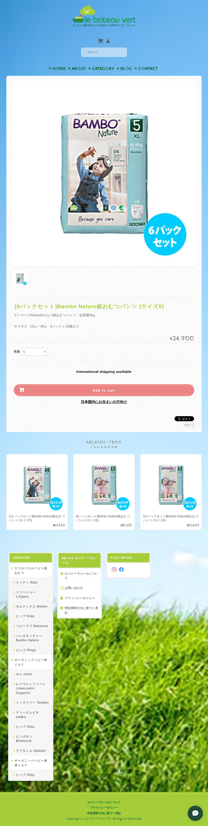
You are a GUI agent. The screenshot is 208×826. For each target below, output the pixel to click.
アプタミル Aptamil (31, 750)
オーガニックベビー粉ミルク (30, 662)
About (79, 68)
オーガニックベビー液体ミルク (30, 763)
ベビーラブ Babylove (32, 626)
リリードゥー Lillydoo (26, 594)
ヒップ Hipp (25, 616)
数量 (17, 351)
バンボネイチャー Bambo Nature (29, 638)
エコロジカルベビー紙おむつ (30, 570)
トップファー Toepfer (32, 702)
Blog (126, 68)
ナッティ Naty (27, 582)
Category (103, 68)
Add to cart (104, 390)
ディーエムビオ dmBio (27, 715)
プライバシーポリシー (80, 598)
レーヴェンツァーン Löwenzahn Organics (31, 688)
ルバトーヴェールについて (81, 576)
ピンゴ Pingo (26, 650)
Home (59, 68)
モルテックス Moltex (31, 606)
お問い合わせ (74, 588)
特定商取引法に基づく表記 (81, 610)
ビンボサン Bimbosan (24, 739)
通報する (189, 425)
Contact (148, 68)
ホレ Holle (24, 674)
